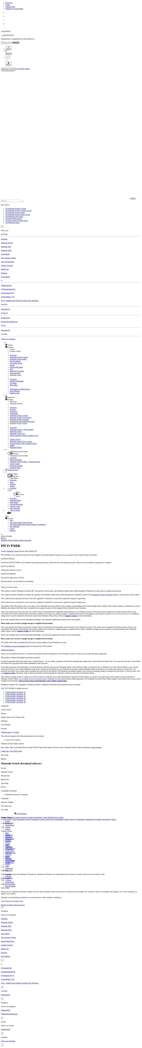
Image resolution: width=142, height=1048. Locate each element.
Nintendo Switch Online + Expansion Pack (25, 462)
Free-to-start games (16, 367)
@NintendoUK (6, 285)
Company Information (34, 817)
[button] (73, 345)
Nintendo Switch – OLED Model (21, 429)
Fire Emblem (5, 277)
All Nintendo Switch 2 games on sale (18, 211)
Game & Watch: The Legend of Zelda (23, 443)
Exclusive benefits (16, 466)
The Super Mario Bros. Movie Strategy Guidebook (27, 524)
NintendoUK (5, 309)
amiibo (12, 445)
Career (12, 528)
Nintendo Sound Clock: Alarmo (21, 441)
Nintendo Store (6, 250)
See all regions (10, 886)
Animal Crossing (7, 265)
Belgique (8, 837)
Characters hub (15, 373)
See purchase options (22, 69)
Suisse (7, 857)
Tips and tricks (15, 508)
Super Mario (5, 254)
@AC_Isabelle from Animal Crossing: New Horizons (19, 301)
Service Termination (32, 819)
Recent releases (15, 361)
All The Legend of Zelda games (16, 221)
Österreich (9, 870)
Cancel (3, 878)
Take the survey (19, 905)
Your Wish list (15, 391)
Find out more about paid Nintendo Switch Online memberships (43, 681)
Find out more (96, 747)
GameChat (13, 412)
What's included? (16, 460)
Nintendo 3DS (6, 247)
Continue (9, 878)
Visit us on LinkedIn (8, 339)
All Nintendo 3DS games (14, 217)
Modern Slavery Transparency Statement (78, 819)
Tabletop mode (6, 732)
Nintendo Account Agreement (102, 595)
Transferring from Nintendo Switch (22, 422)
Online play (5, 751)
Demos (12, 365)
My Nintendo (14, 526)
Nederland (9, 868)
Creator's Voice (15, 506)
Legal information (18, 819)
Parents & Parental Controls (10, 817)
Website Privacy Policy (56, 817)
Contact (113, 819)
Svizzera (8, 880)
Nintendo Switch (7, 243)
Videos (12, 486)
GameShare (14, 414)
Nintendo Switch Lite (17, 433)
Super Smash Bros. (7, 262)
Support (23, 817)
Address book (10, 7)
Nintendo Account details (14, 9)
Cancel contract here (47, 819)
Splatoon (4, 273)
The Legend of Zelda (8, 258)
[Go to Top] (71, 534)
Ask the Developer (16, 504)
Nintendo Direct (15, 500)
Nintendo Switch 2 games (19, 357)
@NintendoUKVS (7, 293)
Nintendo (4, 239)
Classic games (15, 464)
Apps (12, 482)
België (7, 821)
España (7, 827)
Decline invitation (7, 905)
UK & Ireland (10, 884)
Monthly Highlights (17, 381)
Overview (8, 3)
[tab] (71, 813)
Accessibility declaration (101, 819)
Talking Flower (15, 439)
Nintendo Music (15, 468)
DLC (11, 369)
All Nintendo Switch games (15, 213)
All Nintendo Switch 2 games (15, 209)
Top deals (13, 383)
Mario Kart (5, 269)
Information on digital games (20, 389)
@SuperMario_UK (7, 297)
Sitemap (12, 530)
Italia (7, 833)
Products (13, 484)
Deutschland (9, 825)
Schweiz (8, 876)
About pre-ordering (7, 650)
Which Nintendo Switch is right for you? (24, 435)
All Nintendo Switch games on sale (17, 215)
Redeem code (14, 393)
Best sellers (14, 385)
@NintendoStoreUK (8, 289)
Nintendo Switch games (18, 359)
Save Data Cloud (16, 751)
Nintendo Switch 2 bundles (19, 420)
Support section (71, 616)
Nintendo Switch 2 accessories (20, 418)
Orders (7, 5)
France (7, 829)
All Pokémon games (12, 223)
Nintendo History (16, 447)
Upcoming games (16, 363)
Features (13, 410)
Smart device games (17, 371)
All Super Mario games (13, 219)
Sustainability (59, 819)
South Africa (9, 851)
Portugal (8, 853)
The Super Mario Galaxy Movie (21, 523)
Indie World (14, 502)
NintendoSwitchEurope (9, 322)
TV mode (15, 732)
